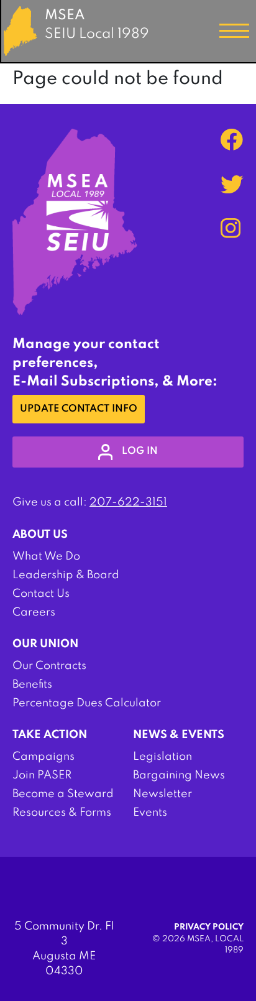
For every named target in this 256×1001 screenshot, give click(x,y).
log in (140, 451)
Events (150, 812)
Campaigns (43, 756)
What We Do (46, 556)
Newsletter (162, 794)
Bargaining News (179, 775)
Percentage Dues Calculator (86, 703)
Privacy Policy (209, 927)
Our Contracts (49, 665)
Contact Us (41, 593)
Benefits (32, 684)
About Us (40, 534)
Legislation (162, 756)
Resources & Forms (61, 812)
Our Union (45, 644)
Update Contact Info (78, 409)
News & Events (178, 734)
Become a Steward (63, 794)
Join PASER (41, 775)
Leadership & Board (65, 575)
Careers (33, 612)
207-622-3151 (128, 502)
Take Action (49, 734)
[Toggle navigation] (234, 31)
